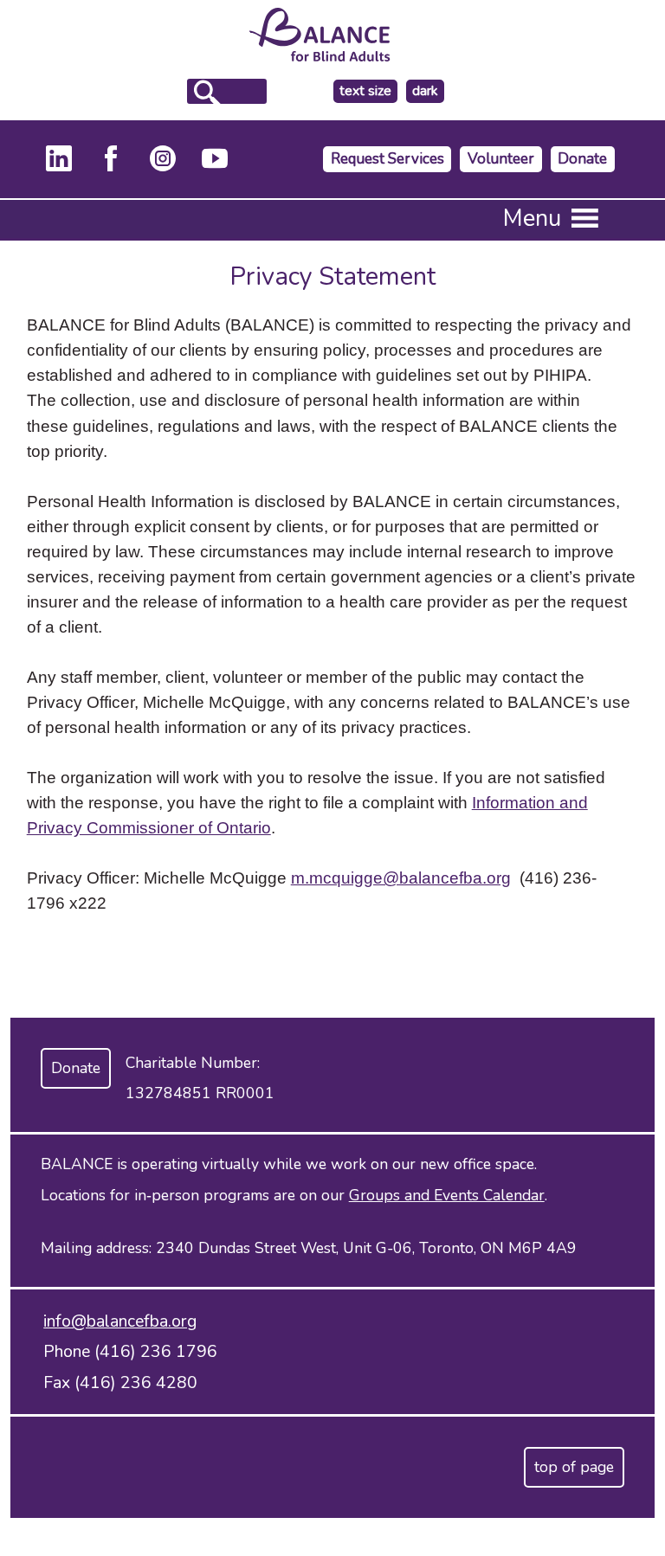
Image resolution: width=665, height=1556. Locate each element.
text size (365, 90)
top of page (574, 1466)
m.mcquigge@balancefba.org (401, 877)
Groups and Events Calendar (447, 1195)
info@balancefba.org (120, 1321)
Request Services (387, 159)
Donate (582, 159)
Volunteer (501, 159)
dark (427, 91)
